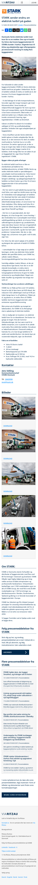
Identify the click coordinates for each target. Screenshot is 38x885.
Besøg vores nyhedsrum (15, 794)
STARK (20, 25)
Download (7, 425)
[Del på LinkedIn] (10, 30)
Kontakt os (5, 822)
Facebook (12, 847)
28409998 (9, 379)
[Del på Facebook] (6, 30)
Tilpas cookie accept (9, 851)
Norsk (15, 877)
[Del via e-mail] (29, 30)
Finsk (25, 877)
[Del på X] (14, 30)
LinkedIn (5, 847)
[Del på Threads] (18, 30)
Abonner (7, 652)
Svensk (20, 877)
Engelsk (9, 877)
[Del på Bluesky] (21, 30)
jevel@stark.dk (7, 382)
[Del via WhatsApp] (25, 30)
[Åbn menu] (22, 2)
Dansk (4, 877)
